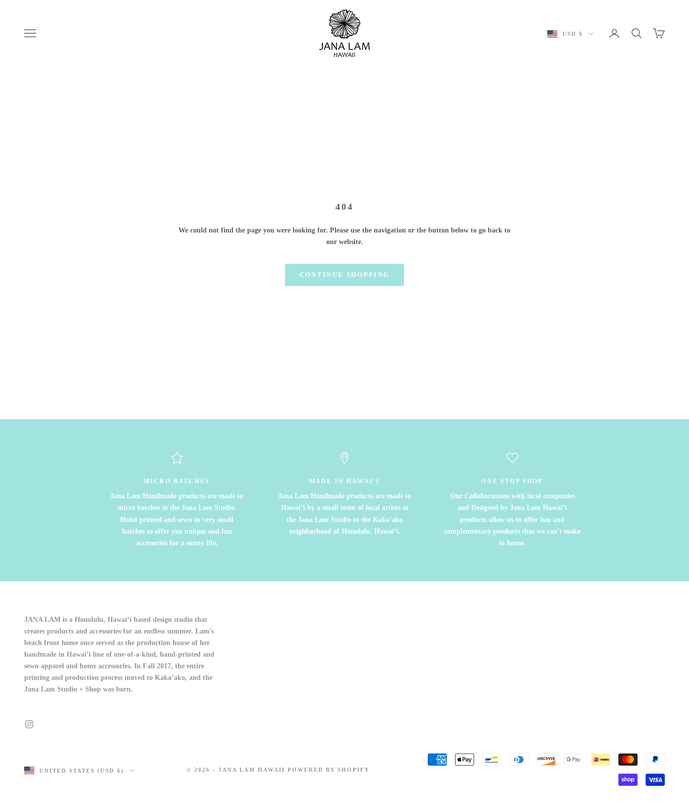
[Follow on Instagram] (29, 724)
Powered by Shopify (329, 770)
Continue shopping (345, 274)
